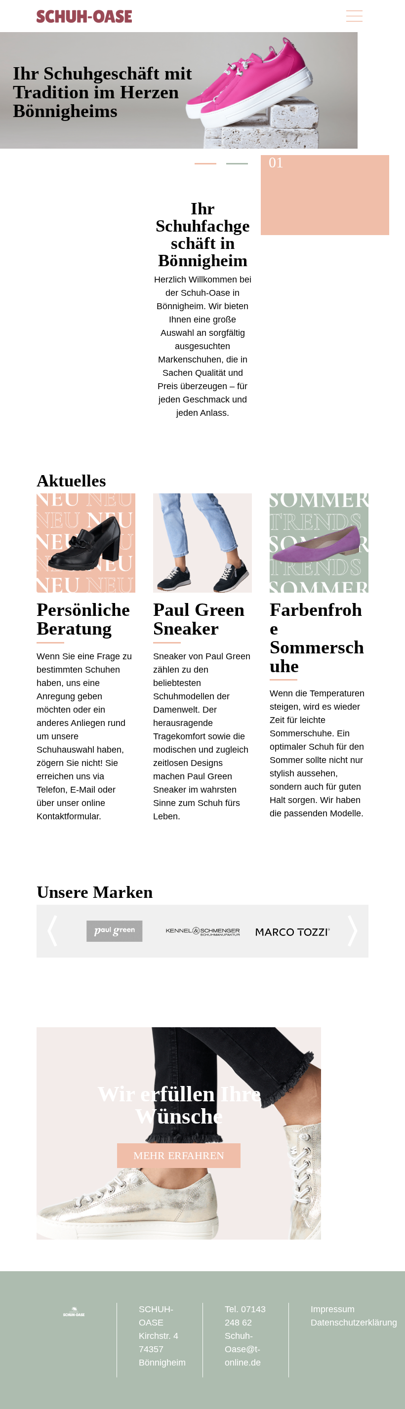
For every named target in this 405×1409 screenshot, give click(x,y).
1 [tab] (205, 164)
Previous (52, 931)
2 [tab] (237, 164)
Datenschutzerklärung (354, 1323)
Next (353, 931)
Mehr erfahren (178, 1156)
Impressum (333, 1309)
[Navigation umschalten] (354, 16)
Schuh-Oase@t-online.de (243, 1349)
